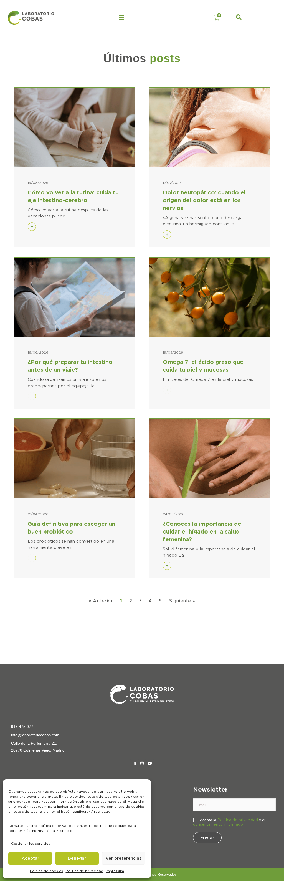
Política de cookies (46, 871)
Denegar (77, 858)
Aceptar (30, 858)
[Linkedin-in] (134, 763)
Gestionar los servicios (30, 843)
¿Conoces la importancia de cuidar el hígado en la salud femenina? (202, 531)
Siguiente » (182, 601)
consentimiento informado (218, 825)
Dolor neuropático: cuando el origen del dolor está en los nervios (204, 200)
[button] (121, 17)
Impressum (115, 871)
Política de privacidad (84, 871)
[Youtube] (150, 763)
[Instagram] (142, 763)
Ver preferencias (123, 858)
